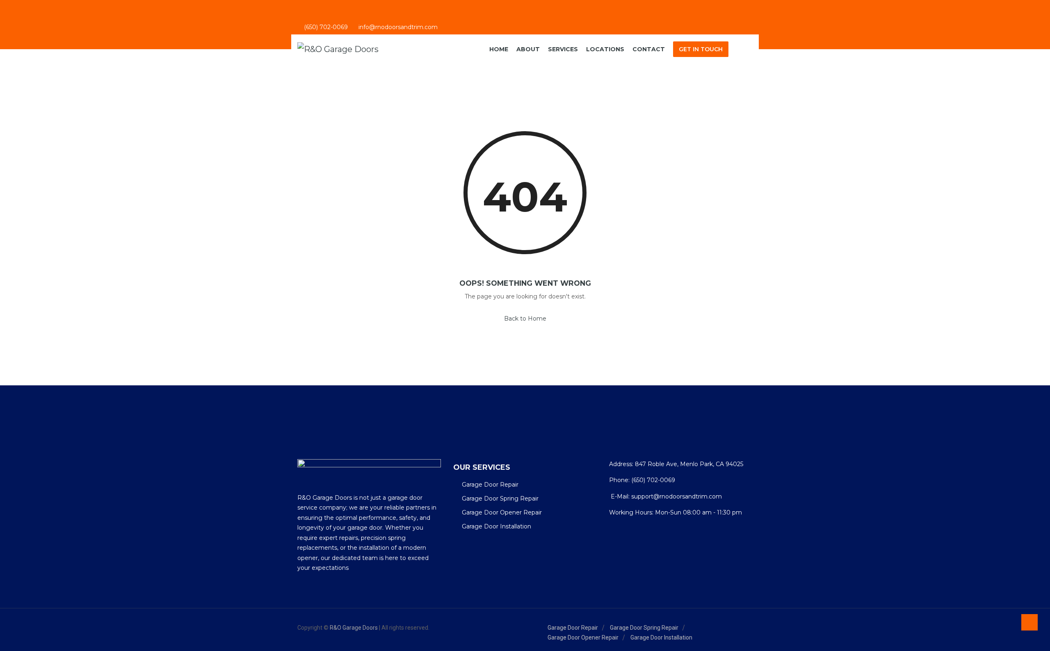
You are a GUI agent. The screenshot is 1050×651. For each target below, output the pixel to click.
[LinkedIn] (728, 27)
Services (563, 49)
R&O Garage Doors (354, 627)
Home (498, 49)
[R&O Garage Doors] (338, 49)
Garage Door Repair (490, 484)
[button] (746, 49)
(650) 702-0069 (326, 28)
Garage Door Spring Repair (500, 498)
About (528, 49)
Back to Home (525, 318)
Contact (648, 49)
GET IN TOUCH (701, 49)
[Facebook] (717, 27)
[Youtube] (750, 27)
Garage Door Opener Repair (502, 512)
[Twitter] (739, 27)
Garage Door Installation (496, 526)
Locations (605, 49)
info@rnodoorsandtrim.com (398, 28)
